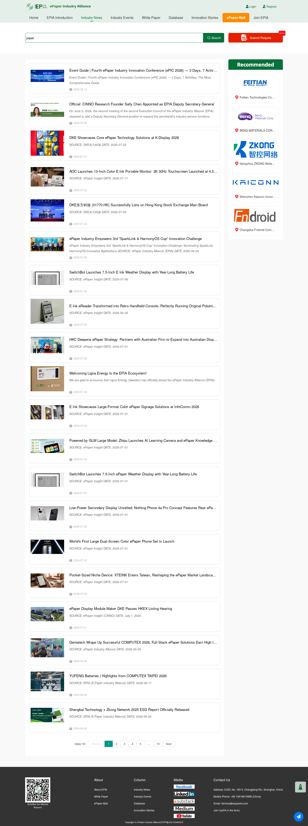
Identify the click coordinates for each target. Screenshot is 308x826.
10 (158, 744)
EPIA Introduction (60, 17)
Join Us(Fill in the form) (227, 810)
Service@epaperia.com (234, 803)
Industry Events (122, 17)
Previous (96, 744)
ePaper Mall (236, 17)
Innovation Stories (205, 17)
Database (176, 17)
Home (33, 17)
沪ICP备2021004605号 (172, 822)
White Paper (151, 17)
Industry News (91, 17)
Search (216, 38)
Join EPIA (261, 17)
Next (168, 744)
